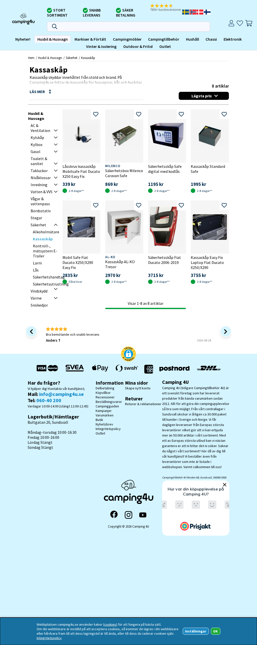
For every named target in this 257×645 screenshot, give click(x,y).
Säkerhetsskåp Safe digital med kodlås (165, 169)
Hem (31, 58)
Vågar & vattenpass (40, 201)
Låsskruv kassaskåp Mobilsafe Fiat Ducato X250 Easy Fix (81, 171)
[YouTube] (143, 515)
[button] (165, 8)
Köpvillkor (103, 392)
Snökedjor (39, 305)
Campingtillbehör (163, 39)
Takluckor (39, 170)
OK (215, 631)
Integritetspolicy (108, 428)
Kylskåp (37, 137)
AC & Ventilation (40, 128)
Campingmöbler (127, 39)
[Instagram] (128, 515)
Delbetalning (105, 388)
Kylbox (36, 144)
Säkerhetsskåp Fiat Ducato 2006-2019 (164, 260)
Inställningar (195, 631)
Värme (36, 298)
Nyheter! (22, 39)
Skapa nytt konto (138, 388)
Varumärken (104, 415)
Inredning (39, 184)
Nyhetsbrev (104, 424)
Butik (99, 419)
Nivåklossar (41, 177)
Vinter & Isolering (101, 46)
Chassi (211, 39)
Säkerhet (71, 58)
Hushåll (192, 39)
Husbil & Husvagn (52, 39)
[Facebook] (114, 515)
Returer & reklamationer (143, 404)
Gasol (35, 151)
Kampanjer (104, 410)
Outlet (165, 46)
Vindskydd (39, 291)
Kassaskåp (88, 58)
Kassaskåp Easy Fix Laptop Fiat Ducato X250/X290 (207, 262)
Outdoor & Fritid (138, 46)
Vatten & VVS (41, 191)
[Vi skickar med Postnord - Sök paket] (174, 369)
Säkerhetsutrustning (51, 283)
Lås (36, 269)
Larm (37, 262)
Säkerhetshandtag (49, 276)
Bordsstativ (41, 210)
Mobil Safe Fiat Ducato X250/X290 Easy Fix (77, 262)
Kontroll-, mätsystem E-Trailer (45, 250)
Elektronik (233, 39)
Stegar (36, 217)
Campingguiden (107, 406)
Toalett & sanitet (39, 161)
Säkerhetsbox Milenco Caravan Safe (124, 173)
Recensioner (105, 397)
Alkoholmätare (46, 231)
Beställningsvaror (109, 401)
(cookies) (110, 624)
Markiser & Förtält (90, 39)
